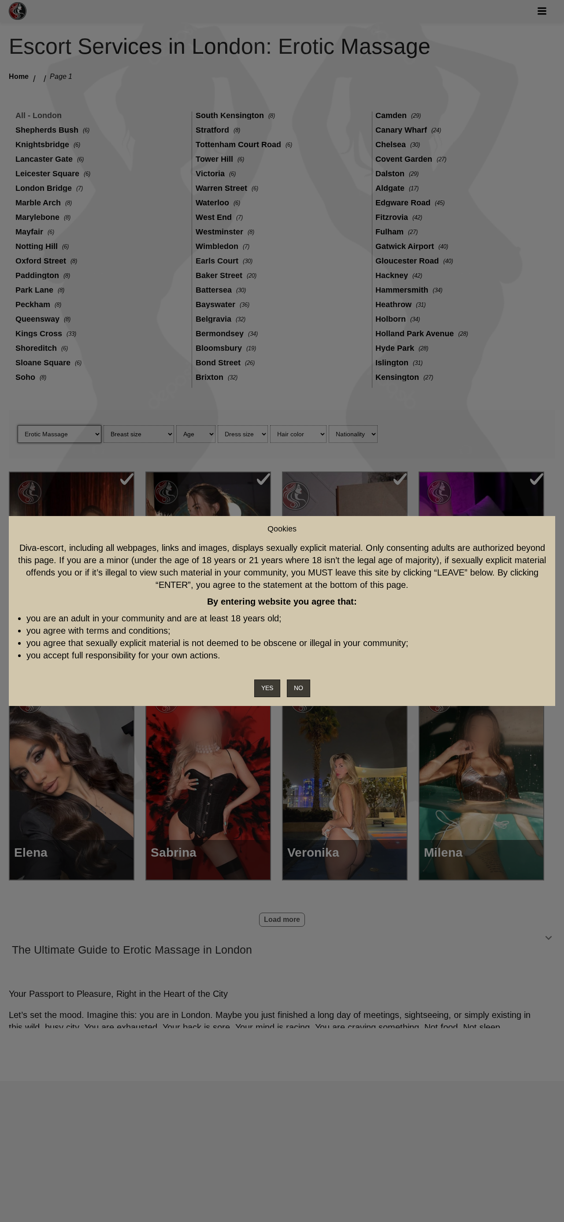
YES (267, 687)
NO (298, 687)
